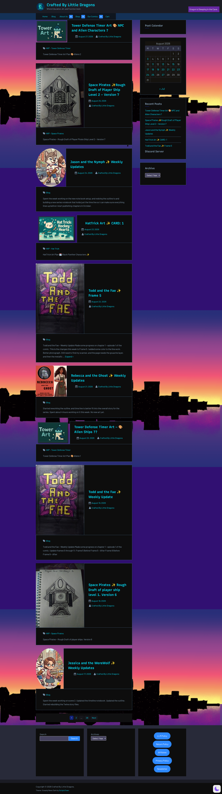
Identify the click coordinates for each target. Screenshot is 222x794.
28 (87, 717)
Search (43, 734)
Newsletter (162, 769)
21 (168, 69)
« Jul (162, 88)
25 (152, 74)
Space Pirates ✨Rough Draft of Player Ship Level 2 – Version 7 (107, 90)
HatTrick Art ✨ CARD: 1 (104, 223)
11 (153, 64)
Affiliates (162, 752)
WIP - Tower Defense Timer (58, 48)
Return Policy (162, 744)
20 (163, 69)
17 (148, 69)
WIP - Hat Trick (52, 248)
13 (163, 64)
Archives (95, 734)
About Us (64, 16)
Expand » (69, 357)
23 (178, 69)
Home (45, 16)
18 (153, 69)
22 (173, 69)
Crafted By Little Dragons (71, 5)
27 (163, 74)
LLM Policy (162, 736)
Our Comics (93, 16)
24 (147, 74)
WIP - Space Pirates (55, 133)
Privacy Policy (162, 760)
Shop (77, 16)
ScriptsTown (64, 790)
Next (94, 717)
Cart (107, 16)
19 (158, 69)
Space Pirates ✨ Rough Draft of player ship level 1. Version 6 (107, 590)
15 (173, 64)
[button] (217, 789)
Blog (53, 16)
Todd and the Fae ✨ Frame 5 (158, 145)
